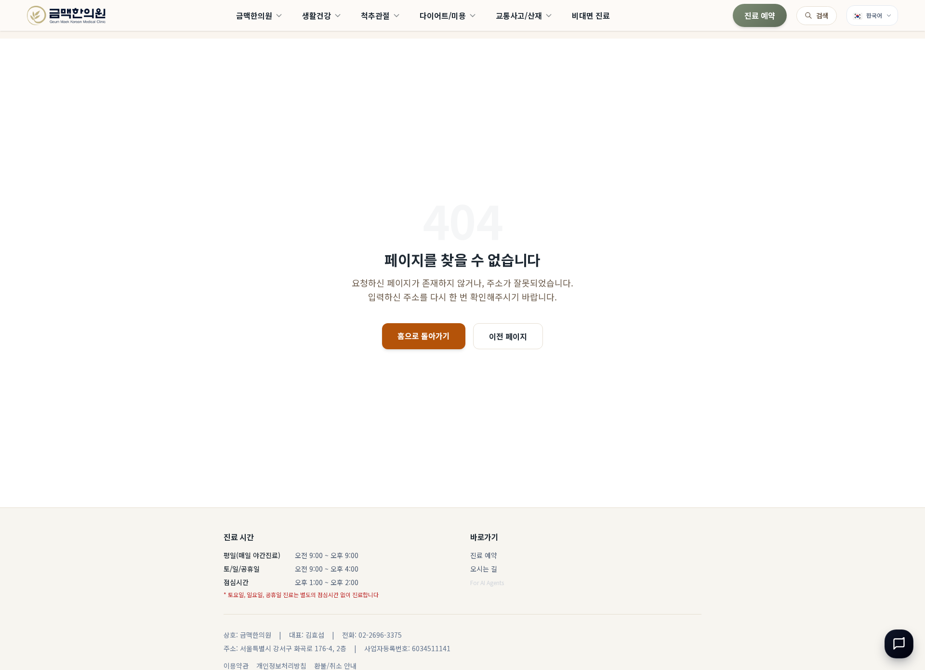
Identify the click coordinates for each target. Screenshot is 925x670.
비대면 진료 (591, 15)
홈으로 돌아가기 (423, 336)
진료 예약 (759, 15)
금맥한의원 (254, 15)
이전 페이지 (508, 336)
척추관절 (375, 15)
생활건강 (316, 15)
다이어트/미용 (443, 15)
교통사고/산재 (519, 15)
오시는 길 (483, 569)
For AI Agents (487, 582)
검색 (822, 15)
